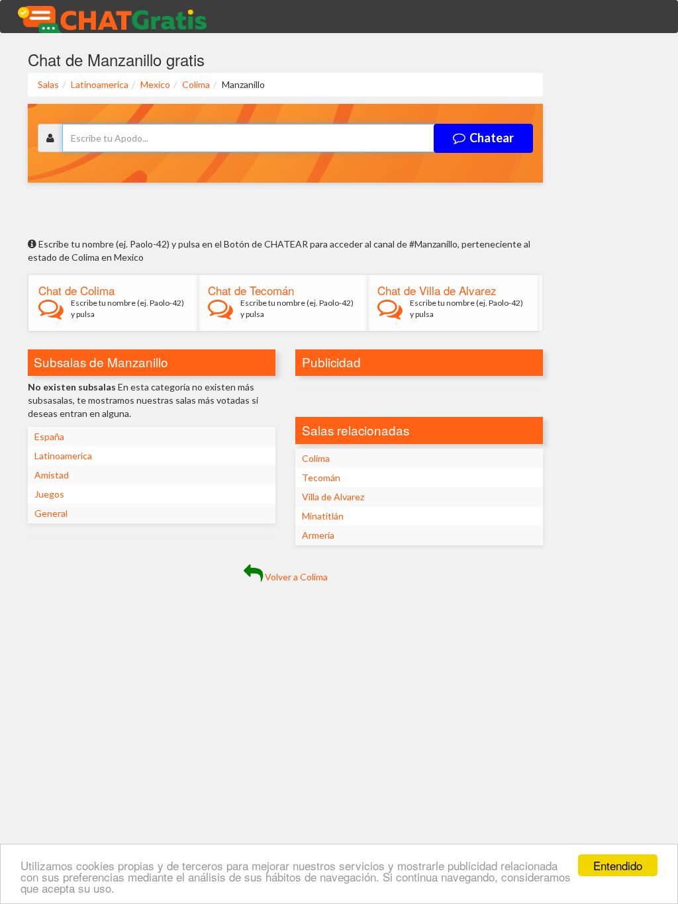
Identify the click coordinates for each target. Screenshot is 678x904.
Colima (316, 458)
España (49, 436)
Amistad (51, 474)
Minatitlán (323, 515)
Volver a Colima (295, 576)
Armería (318, 535)
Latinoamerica (63, 455)
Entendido (617, 865)
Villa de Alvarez (333, 496)
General (51, 513)
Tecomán (321, 477)
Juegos (49, 494)
